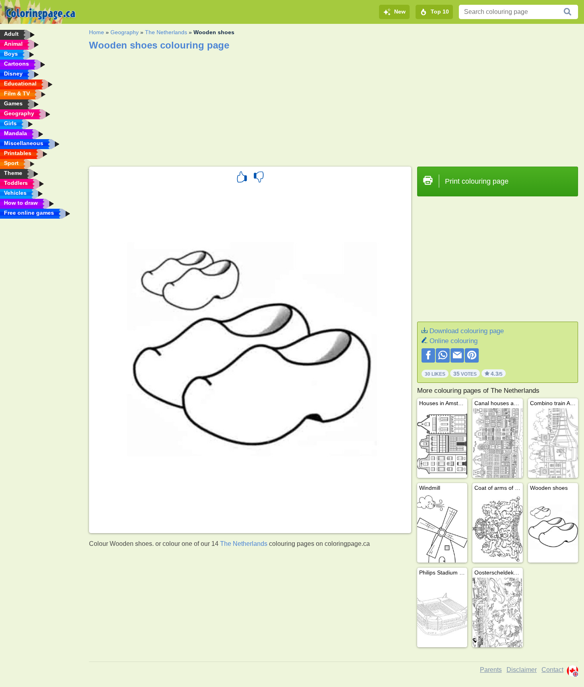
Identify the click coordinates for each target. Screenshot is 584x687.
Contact (552, 669)
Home (96, 32)
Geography (124, 32)
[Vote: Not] (258, 178)
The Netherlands (166, 32)
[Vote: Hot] (242, 178)
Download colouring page (466, 331)
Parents (491, 669)
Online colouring (453, 341)
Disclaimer (522, 669)
